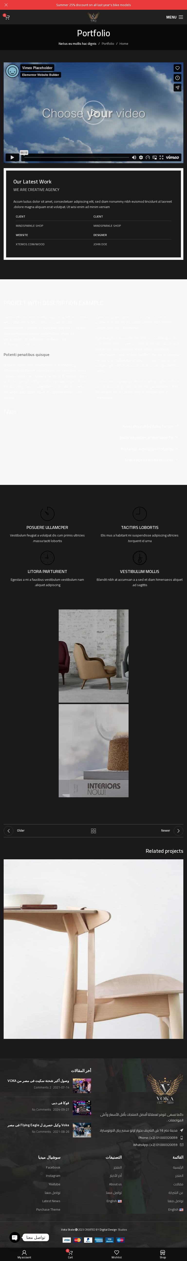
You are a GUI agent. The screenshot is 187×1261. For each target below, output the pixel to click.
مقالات (178, 1184)
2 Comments (42, 1087)
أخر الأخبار (116, 1175)
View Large (8, 863)
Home (124, 43)
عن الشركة (175, 1192)
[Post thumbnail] (82, 1086)
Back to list (93, 831)
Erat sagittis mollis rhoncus (149, 459)
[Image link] (165, 1088)
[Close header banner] (6, 5)
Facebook (53, 1167)
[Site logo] (93, 17)
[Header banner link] (101, 5)
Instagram (53, 1175)
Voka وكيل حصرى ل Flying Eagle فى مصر (38, 1125)
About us (115, 1184)
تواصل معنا (175, 1201)
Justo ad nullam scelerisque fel (146, 437)
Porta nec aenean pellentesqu (147, 448)
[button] (93, 112)
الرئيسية (178, 1167)
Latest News (51, 1201)
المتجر (179, 1175)
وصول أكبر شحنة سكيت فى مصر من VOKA (38, 1081)
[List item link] (139, 1137)
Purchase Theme (48, 1209)
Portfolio (108, 43)
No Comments (41, 1109)
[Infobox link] (139, 525)
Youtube (54, 1184)
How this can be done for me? (147, 426)
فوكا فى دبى (60, 1103)
